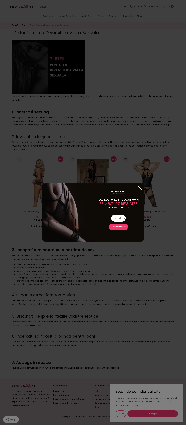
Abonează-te (118, 226)
